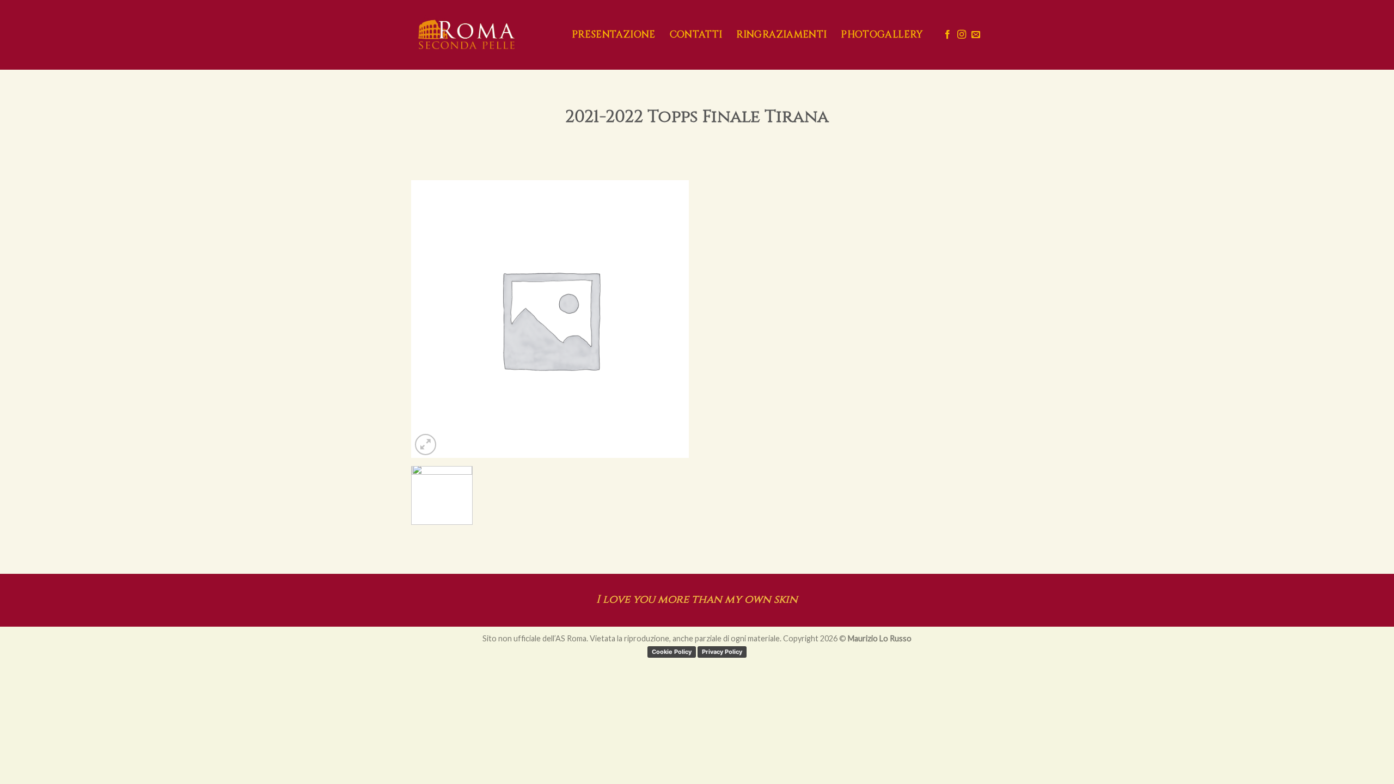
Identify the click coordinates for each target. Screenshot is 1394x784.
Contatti (696, 34)
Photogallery (881, 34)
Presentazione (614, 34)
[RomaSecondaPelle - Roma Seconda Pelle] (483, 35)
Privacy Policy (722, 652)
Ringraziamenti (781, 34)
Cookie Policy (672, 652)
